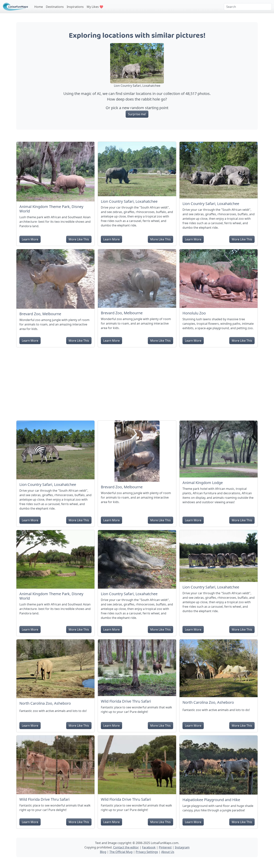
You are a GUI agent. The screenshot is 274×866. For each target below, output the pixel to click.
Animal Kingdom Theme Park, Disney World (51, 209)
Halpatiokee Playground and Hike (211, 799)
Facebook (149, 847)
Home (38, 7)
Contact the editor (126, 847)
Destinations (55, 7)
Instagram (182, 847)
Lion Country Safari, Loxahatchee (129, 201)
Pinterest (165, 847)
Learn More (30, 239)
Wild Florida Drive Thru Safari (126, 701)
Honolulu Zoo (194, 313)
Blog (103, 852)
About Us (167, 852)
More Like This (79, 239)
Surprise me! (137, 114)
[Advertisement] (137, 382)
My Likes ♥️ (95, 7)
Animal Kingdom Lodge (202, 482)
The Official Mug (121, 852)
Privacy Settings (147, 852)
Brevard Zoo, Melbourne (40, 313)
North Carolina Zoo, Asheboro (45, 703)
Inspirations (75, 7)
